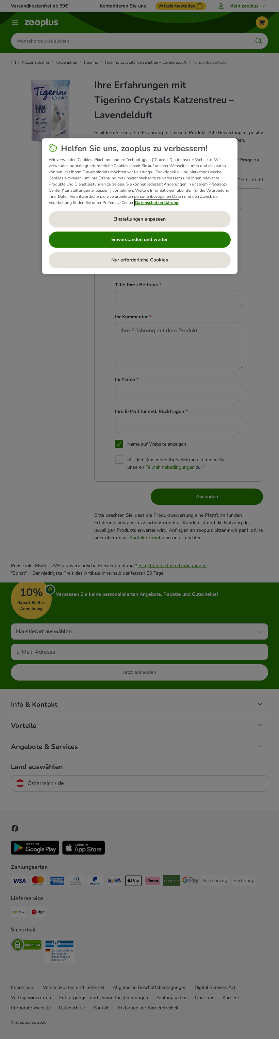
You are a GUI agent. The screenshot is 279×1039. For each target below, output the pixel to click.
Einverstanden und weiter (139, 239)
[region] (139, 206)
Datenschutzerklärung (156, 202)
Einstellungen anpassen (139, 219)
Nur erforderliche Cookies (139, 260)
